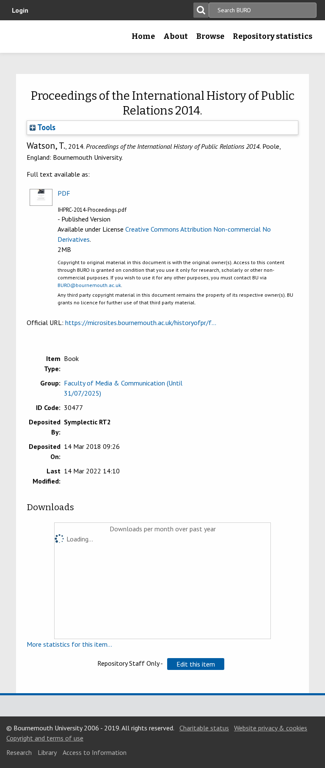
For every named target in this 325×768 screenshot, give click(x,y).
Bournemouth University (19, 39)
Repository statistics (272, 36)
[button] (195, 664)
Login (20, 10)
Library (47, 752)
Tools (45, 127)
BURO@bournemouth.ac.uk (89, 285)
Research (19, 752)
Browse (210, 36)
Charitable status (204, 728)
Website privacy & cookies (270, 728)
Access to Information (95, 752)
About (175, 36)
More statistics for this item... (69, 644)
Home (143, 36)
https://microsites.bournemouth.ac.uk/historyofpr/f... (140, 322)
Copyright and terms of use (44, 738)
